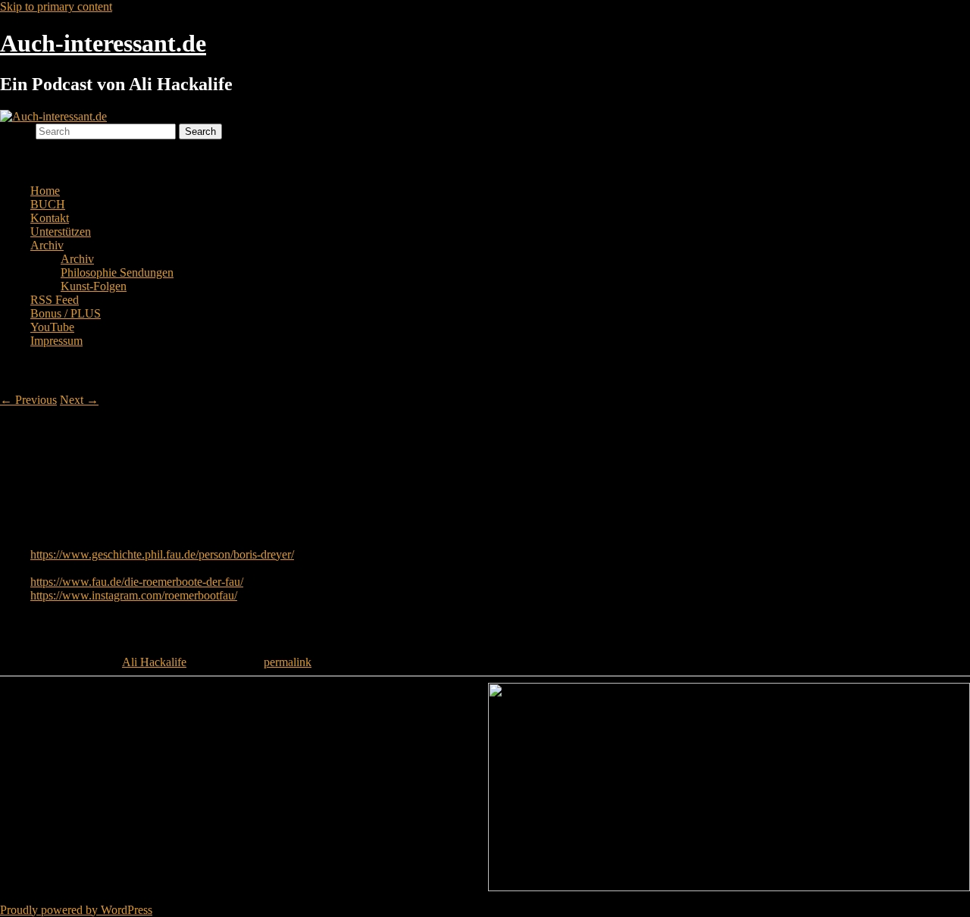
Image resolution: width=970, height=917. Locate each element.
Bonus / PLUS (65, 313)
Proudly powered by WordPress (76, 909)
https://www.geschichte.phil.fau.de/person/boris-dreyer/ (162, 554)
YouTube (52, 327)
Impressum (56, 340)
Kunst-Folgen (94, 286)
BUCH (47, 204)
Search (16, 130)
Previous (28, 399)
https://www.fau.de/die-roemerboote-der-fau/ (136, 581)
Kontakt (49, 217)
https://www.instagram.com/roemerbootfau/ (133, 595)
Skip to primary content (56, 6)
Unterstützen (60, 231)
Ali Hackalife (154, 662)
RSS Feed (54, 299)
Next (79, 399)
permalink (287, 662)
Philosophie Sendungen (117, 272)
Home (45, 190)
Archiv (47, 245)
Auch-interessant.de (103, 43)
